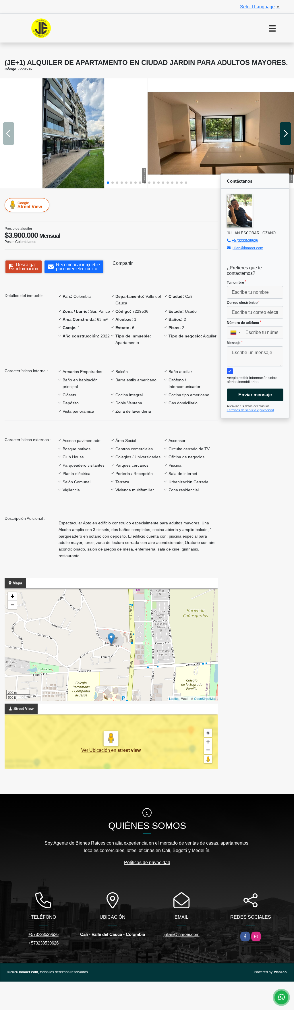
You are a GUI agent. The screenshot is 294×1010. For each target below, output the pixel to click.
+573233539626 (245, 240)
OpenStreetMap (205, 698)
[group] (73, 133)
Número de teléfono (244, 322)
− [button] (12, 605)
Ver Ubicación (96, 750)
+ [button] (12, 596)
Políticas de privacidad (147, 862)
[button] (108, 182)
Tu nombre (236, 282)
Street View (30, 205)
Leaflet (174, 698)
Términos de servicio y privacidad (250, 410)
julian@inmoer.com (247, 248)
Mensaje (235, 342)
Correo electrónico (243, 302)
